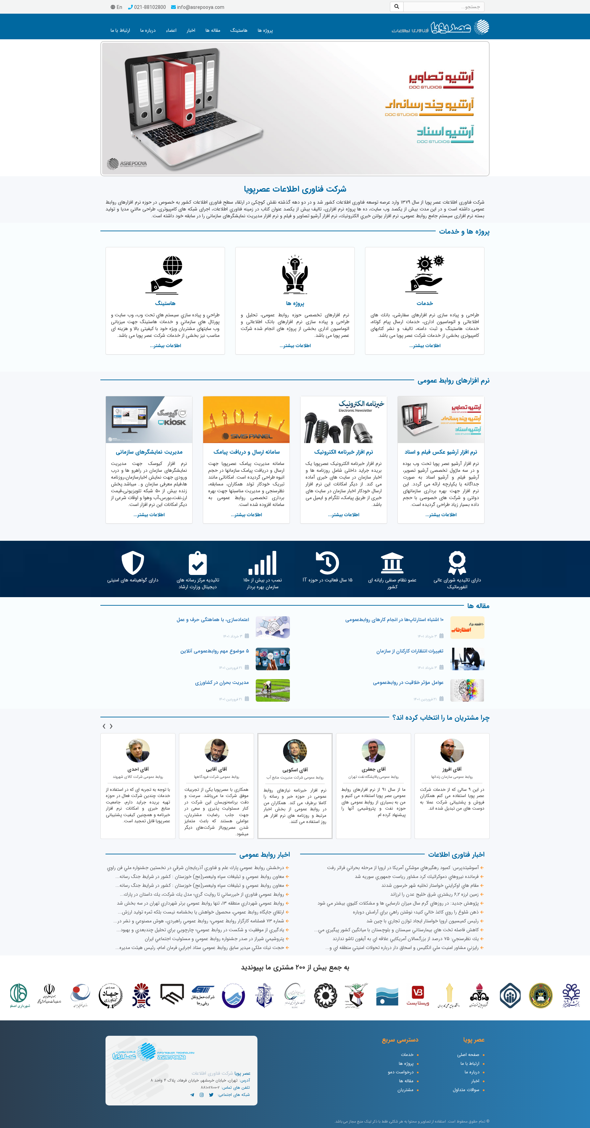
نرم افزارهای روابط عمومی (454, 380)
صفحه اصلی (468, 1055)
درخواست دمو (400, 1072)
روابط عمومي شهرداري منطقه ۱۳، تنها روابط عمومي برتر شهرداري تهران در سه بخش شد (200, 903)
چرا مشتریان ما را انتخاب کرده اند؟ (441, 717)
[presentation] (111, 726)
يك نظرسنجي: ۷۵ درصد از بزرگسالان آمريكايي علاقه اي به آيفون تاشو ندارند (406, 939)
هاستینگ (239, 30)
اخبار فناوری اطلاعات (456, 854)
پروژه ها (265, 30)
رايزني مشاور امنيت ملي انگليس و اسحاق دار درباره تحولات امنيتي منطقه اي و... (402, 947)
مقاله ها (213, 30)
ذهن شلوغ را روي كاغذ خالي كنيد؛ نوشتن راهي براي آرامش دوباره (416, 912)
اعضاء (171, 30)
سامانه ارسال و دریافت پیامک (246, 452)
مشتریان (405, 1090)
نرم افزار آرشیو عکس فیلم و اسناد (441, 452)
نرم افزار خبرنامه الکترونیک (343, 452)
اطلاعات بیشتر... (424, 345)
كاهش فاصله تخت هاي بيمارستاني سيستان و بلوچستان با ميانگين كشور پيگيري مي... (396, 930)
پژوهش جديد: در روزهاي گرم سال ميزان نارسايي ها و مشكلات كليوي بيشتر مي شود (398, 903)
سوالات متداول (466, 1090)
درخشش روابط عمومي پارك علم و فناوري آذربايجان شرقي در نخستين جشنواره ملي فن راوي (195, 867)
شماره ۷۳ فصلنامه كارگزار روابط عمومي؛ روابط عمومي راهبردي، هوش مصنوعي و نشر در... (198, 921)
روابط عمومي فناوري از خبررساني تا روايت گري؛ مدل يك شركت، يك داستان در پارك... (202, 894)
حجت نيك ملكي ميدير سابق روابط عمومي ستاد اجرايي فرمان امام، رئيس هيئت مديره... (199, 947)
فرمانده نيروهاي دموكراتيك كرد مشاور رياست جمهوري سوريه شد (417, 876)
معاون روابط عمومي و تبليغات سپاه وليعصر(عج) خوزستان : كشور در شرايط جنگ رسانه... (199, 876)
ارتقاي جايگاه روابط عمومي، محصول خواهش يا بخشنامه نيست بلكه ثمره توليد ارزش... (201, 912)
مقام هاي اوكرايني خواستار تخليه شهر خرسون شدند (430, 885)
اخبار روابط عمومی (264, 854)
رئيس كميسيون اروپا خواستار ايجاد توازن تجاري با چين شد (422, 921)
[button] (110, 107)
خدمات (425, 303)
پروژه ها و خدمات (464, 231)
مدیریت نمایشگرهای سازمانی (149, 452)
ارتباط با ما (120, 30)
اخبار (191, 30)
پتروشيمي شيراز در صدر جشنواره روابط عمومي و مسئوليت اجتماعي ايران (214, 939)
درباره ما (148, 30)
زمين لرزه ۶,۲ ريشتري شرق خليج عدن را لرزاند (434, 894)
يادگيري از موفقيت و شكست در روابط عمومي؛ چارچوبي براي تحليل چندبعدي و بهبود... (200, 930)
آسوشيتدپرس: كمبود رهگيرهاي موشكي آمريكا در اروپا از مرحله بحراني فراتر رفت (403, 867)
